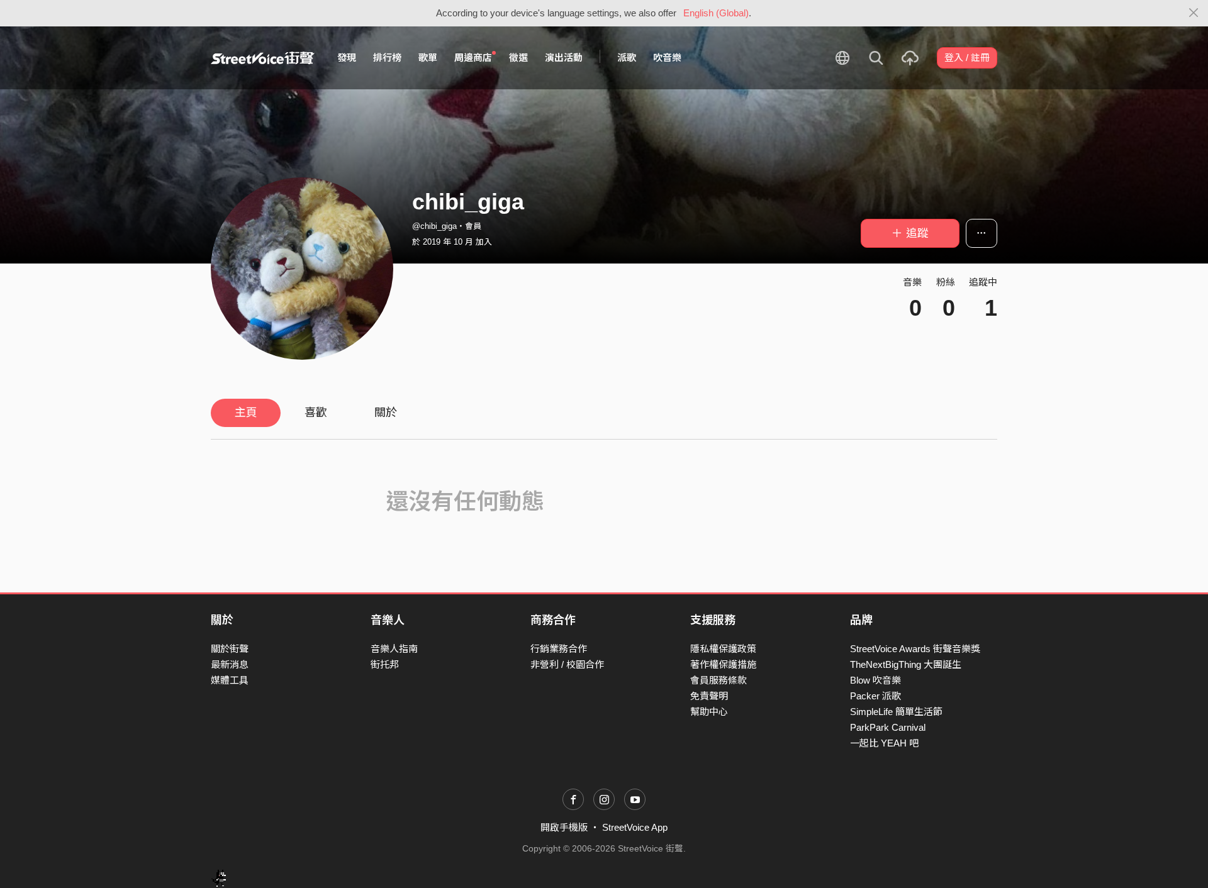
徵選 (518, 57)
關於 (385, 412)
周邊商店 (473, 57)
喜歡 (316, 412)
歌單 (427, 57)
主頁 (246, 412)
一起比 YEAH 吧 (884, 743)
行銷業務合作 (558, 648)
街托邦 (385, 664)
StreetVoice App (635, 827)
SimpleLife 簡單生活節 (896, 711)
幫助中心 (709, 711)
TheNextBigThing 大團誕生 (905, 664)
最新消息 (230, 664)
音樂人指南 (394, 648)
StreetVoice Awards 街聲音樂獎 (915, 648)
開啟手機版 (564, 827)
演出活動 (564, 57)
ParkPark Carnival (888, 727)
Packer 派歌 (875, 696)
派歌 (626, 57)
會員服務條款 (718, 680)
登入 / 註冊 (967, 57)
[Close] (1194, 13)
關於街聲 (230, 648)
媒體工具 (230, 680)
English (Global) (716, 13)
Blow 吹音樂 (875, 680)
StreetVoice (263, 58)
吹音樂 (667, 57)
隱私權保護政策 (723, 648)
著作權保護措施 (723, 664)
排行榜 (387, 57)
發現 (346, 57)
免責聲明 (709, 696)
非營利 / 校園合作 (567, 664)
